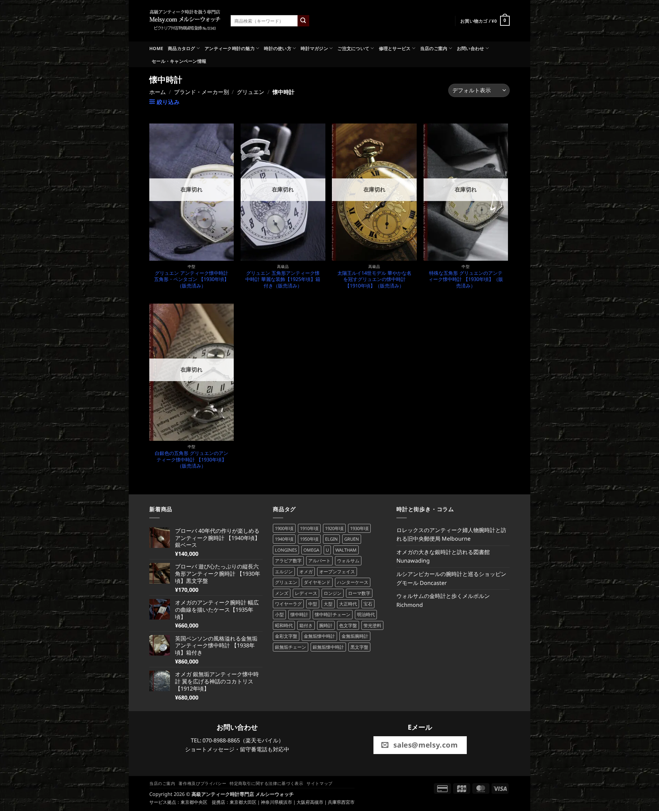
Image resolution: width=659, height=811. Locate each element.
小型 (279, 614)
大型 (328, 604)
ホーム (157, 92)
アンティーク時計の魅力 (230, 48)
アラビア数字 (288, 560)
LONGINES (286, 550)
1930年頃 (359, 528)
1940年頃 (284, 539)
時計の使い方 (277, 48)
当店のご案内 (434, 48)
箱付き (306, 625)
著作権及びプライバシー (202, 783)
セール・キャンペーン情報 (179, 61)
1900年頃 (284, 528)
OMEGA (311, 550)
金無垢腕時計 (355, 636)
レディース (306, 593)
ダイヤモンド (317, 582)
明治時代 (366, 614)
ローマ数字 (359, 593)
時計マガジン (314, 48)
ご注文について (353, 48)
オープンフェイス (337, 571)
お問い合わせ (470, 48)
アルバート (319, 560)
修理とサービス (395, 48)
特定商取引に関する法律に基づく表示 (266, 783)
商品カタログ (181, 48)
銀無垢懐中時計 (328, 647)
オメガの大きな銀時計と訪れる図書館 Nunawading (443, 556)
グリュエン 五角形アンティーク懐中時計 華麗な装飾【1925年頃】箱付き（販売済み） (282, 279)
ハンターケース (352, 582)
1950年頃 (309, 539)
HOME (156, 48)
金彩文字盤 (286, 636)
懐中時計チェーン (332, 614)
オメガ (306, 571)
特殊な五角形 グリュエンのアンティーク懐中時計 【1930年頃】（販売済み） (465, 279)
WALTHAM (346, 550)
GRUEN (351, 539)
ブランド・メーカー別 (201, 92)
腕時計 (326, 625)
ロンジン (333, 593)
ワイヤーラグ (288, 604)
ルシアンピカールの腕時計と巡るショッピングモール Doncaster (451, 578)
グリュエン (250, 92)
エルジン (284, 571)
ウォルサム (348, 560)
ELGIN (331, 539)
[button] (485, 21)
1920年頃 (334, 528)
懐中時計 (299, 614)
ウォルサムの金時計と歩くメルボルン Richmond (443, 600)
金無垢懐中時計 (319, 636)
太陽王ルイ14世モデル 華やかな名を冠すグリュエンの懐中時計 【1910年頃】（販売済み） (374, 279)
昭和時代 (284, 625)
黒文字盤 (359, 647)
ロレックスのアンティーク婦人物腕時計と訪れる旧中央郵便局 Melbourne (451, 534)
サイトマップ (320, 783)
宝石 (367, 604)
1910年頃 (309, 528)
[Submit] (303, 21)
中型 (312, 604)
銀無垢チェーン (290, 647)
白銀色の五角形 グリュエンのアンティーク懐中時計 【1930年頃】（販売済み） (191, 459)
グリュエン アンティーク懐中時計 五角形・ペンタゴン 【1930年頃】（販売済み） (191, 279)
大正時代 (348, 604)
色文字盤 (348, 625)
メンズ (281, 593)
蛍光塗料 (372, 625)
